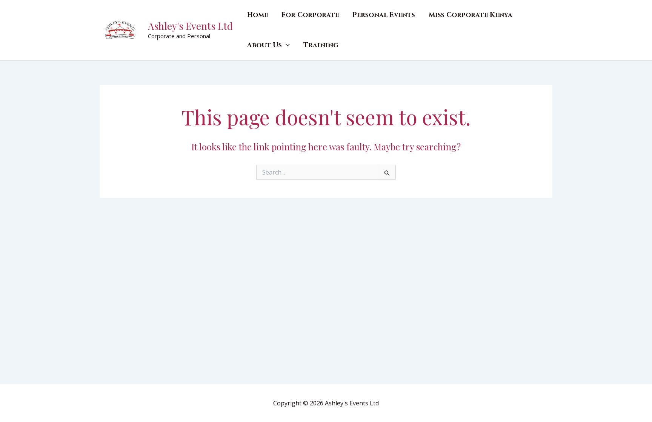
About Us (264, 45)
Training (320, 45)
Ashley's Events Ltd (190, 25)
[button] (286, 45)
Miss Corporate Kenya (470, 15)
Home (257, 15)
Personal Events (383, 15)
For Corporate (310, 15)
